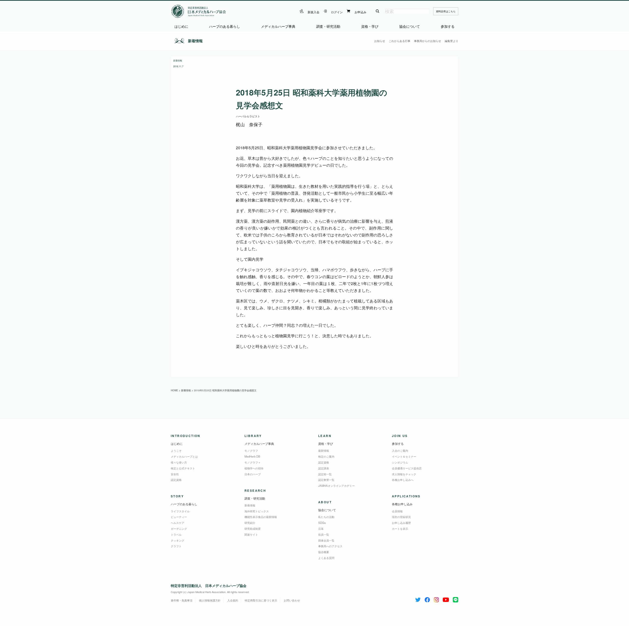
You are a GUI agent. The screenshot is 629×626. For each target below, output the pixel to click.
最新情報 (323, 450)
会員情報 (397, 511)
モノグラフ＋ (252, 462)
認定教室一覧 (326, 480)
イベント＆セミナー (404, 456)
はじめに (181, 26)
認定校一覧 (325, 474)
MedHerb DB (252, 456)
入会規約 (232, 600)
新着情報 (195, 40)
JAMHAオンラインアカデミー (336, 486)
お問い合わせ (292, 600)
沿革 (321, 529)
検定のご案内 (326, 456)
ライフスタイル (180, 511)
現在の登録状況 (401, 517)
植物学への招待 (253, 468)
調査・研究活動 (328, 26)
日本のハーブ (252, 474)
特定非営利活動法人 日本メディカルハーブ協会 (208, 585)
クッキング (177, 540)
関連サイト (251, 534)
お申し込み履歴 (401, 523)
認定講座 (323, 468)
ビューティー (179, 517)
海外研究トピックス (256, 511)
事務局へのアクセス (330, 546)
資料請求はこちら (446, 11)
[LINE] (455, 599)
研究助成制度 (252, 529)
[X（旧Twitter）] (418, 599)
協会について (409, 26)
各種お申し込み (402, 504)
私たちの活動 (326, 517)
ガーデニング (179, 529)
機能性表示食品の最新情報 (260, 517)
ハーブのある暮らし (224, 26)
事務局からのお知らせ (427, 41)
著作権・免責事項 (181, 600)
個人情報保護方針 (210, 600)
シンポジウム (400, 462)
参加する (448, 26)
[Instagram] (436, 599)
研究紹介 (249, 523)
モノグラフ (251, 450)
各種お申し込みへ (403, 480)
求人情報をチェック (404, 474)
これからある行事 (399, 41)
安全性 (175, 474)
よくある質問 (326, 558)
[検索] (377, 11)
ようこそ (176, 450)
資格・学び (369, 26)
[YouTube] (446, 599)
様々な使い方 (179, 462)
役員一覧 (323, 534)
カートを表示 (400, 529)
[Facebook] (427, 599)
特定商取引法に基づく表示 (261, 600)
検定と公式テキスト (183, 468)
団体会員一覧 (326, 540)
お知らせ (379, 41)
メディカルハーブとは (184, 456)
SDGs (322, 523)
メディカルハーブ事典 (278, 26)
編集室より (451, 41)
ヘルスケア (177, 523)
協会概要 (323, 552)
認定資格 (176, 480)
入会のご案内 (400, 450)
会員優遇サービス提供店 (407, 468)
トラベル (176, 534)
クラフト (176, 546)
